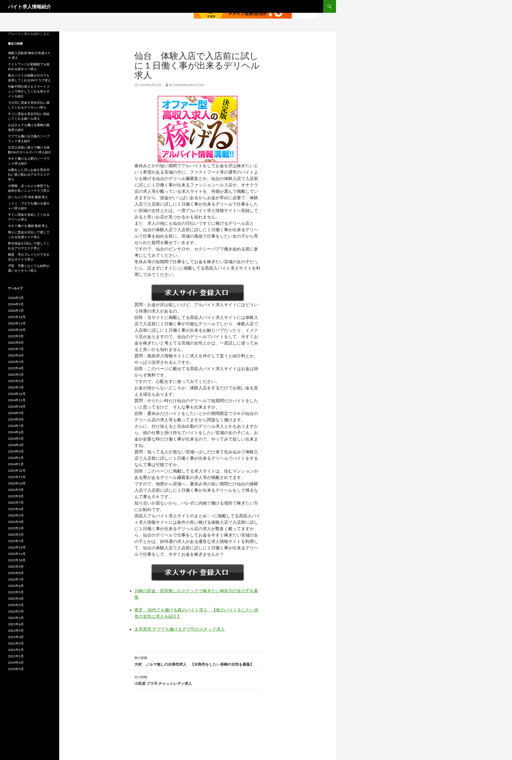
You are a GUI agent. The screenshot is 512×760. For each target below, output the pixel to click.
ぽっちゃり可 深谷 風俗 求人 (28, 197)
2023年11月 (17, 477)
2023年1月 (16, 541)
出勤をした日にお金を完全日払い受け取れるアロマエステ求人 (29, 174)
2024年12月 (17, 394)
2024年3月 (16, 451)
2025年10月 (17, 330)
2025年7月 (16, 349)
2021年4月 (16, 637)
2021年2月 (16, 650)
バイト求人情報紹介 (29, 6)
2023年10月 (17, 483)
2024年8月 (16, 419)
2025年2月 (16, 381)
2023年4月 (16, 522)
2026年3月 (16, 298)
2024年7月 (16, 426)
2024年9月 (16, 413)
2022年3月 (16, 605)
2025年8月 (16, 343)
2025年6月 (16, 355)
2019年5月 (16, 669)
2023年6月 (16, 509)
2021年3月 (16, 643)
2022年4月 (16, 599)
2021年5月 (16, 631)
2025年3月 (16, 375)
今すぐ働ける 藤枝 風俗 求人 (28, 226)
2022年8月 (16, 573)
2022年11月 (17, 554)
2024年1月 (16, 464)
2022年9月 (16, 567)
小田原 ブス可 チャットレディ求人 (163, 680)
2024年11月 (17, 400)
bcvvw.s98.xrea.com (186, 85)
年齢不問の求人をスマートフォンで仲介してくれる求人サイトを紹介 (29, 91)
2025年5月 (16, 362)
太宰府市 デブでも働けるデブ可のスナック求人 (179, 628)
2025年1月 (16, 387)
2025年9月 (16, 336)
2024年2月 (16, 458)
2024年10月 (17, 407)
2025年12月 (17, 317)
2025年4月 (16, 368)
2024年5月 (16, 439)
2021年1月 (16, 656)
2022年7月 (16, 579)
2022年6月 (16, 586)
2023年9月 (16, 490)
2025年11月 (17, 323)
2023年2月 (16, 535)
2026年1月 (16, 311)
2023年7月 (16, 503)
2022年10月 (17, 560)
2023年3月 (16, 528)
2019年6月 (16, 663)
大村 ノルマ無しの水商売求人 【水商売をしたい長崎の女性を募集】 (194, 661)
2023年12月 (17, 471)
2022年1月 (16, 618)
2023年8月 (16, 496)
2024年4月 (16, 445)
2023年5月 (16, 515)
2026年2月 (16, 304)
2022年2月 (16, 611)
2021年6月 (16, 624)
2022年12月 (17, 547)
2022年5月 (16, 592)
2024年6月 (16, 432)
